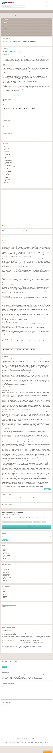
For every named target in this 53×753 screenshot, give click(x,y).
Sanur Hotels (6, 569)
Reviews (5, 28)
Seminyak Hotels (6, 574)
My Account (48, 1)
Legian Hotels (6, 572)
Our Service (5, 556)
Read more (47, 489)
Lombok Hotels (6, 580)
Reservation (4, 34)
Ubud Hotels (6, 578)
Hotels (4, 550)
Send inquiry (26, 527)
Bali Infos (5, 552)
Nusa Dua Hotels (6, 568)
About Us (5, 596)
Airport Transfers (6, 558)
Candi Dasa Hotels (7, 577)
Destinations (6, 553)
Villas (4, 549)
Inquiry (4, 597)
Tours (4, 589)
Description (6, 19)
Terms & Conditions (39, 742)
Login (47, 4)
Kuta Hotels (5, 571)
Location (5, 25)
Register (48, 6)
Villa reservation (6, 555)
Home (2, 15)
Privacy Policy (30, 742)
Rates (3, 31)
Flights (4, 594)
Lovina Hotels (6, 575)
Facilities (5, 22)
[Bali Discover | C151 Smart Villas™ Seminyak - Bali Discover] (8, 2)
